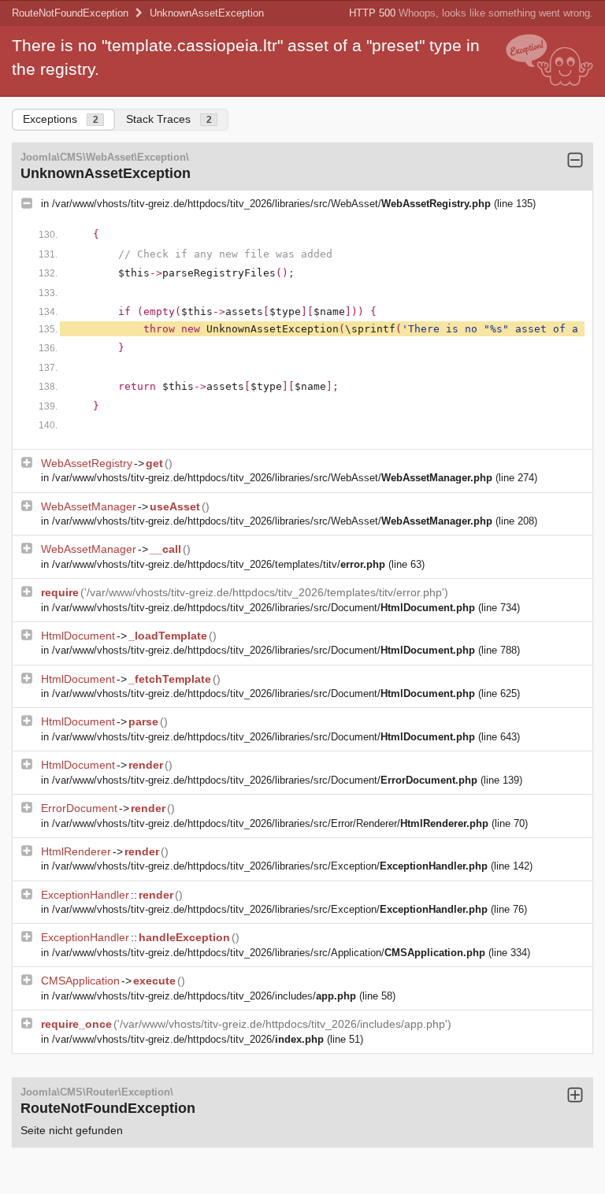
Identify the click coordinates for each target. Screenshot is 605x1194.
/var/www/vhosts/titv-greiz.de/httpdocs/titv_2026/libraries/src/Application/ (268, 953)
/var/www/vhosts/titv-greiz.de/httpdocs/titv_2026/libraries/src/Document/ (263, 608)
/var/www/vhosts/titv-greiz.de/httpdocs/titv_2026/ (188, 1039)
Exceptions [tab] (60, 119)
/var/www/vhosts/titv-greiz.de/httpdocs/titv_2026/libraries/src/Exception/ (270, 866)
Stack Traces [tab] (169, 119)
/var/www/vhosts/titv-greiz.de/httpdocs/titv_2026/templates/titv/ (218, 564)
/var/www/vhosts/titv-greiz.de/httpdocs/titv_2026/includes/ (204, 996)
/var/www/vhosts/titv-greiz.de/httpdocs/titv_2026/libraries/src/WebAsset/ (271, 204)
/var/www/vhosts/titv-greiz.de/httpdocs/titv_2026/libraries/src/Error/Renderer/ (270, 823)
